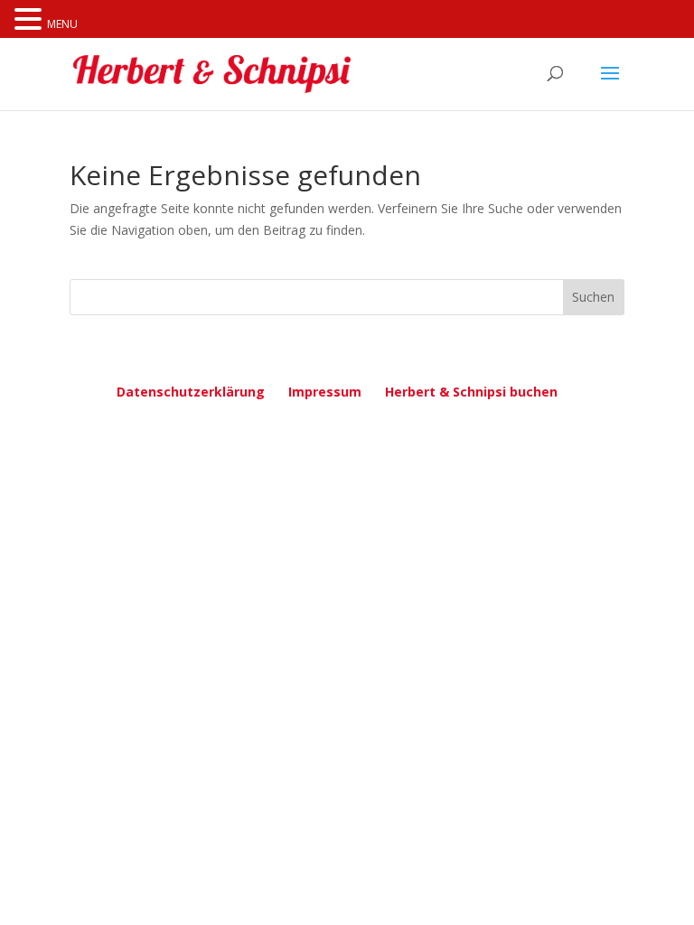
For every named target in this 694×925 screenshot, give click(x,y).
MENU (62, 24)
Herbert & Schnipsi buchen (471, 391)
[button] (30, 20)
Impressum (324, 391)
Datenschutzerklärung (191, 391)
